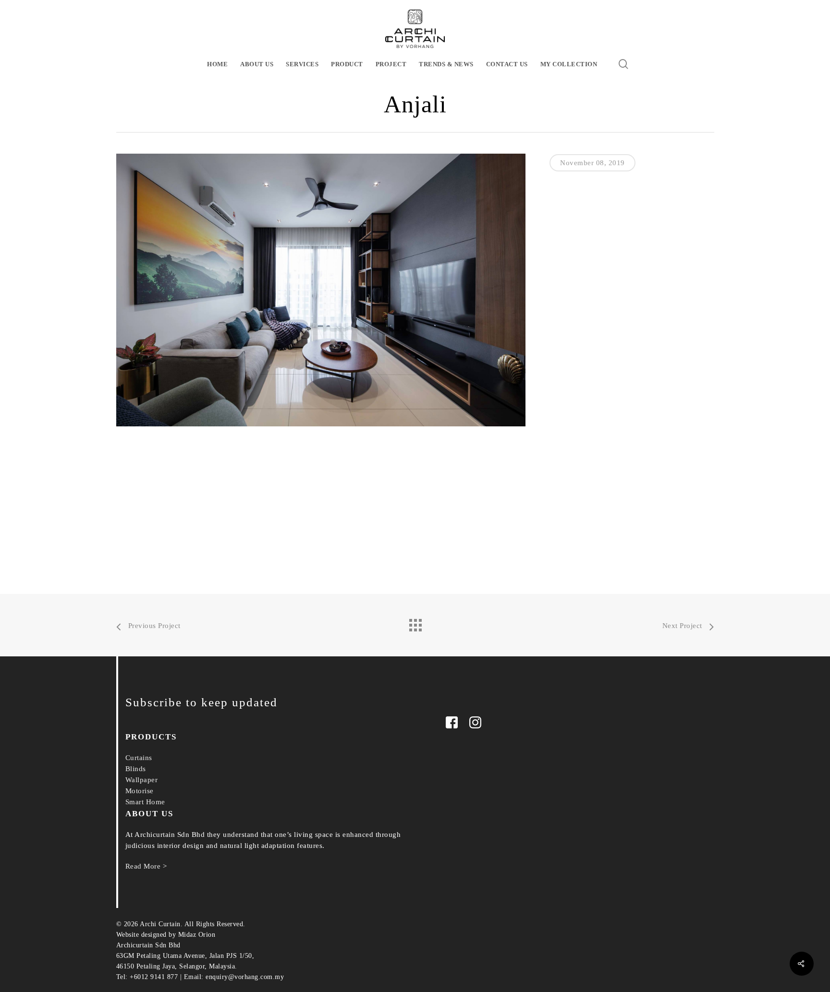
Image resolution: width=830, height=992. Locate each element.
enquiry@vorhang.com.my (245, 976)
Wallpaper (141, 780)
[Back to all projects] (415, 622)
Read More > (146, 866)
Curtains (138, 758)
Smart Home (145, 802)
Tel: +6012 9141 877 (147, 976)
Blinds (135, 769)
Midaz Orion (197, 934)
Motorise (139, 791)
